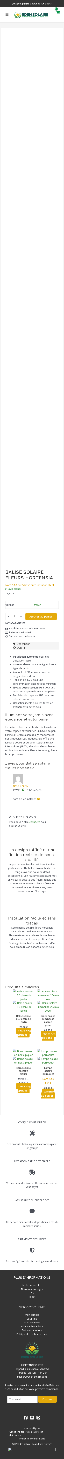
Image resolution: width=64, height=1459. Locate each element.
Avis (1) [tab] (21, 647)
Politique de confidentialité (32, 1438)
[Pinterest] (38, 1417)
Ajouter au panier (41, 616)
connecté (34, 822)
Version (9, 605)
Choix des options (24, 1032)
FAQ (32, 1292)
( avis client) (13, 588)
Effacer (36, 605)
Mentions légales (32, 1428)
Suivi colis (32, 1318)
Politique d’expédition (32, 1326)
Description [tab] (23, 643)
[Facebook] (26, 1417)
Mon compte (32, 1314)
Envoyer (47, 1399)
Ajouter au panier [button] (47, 1093)
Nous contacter (32, 1322)
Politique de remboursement (32, 1334)
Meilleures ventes (32, 1285)
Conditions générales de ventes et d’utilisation (26, 1433)
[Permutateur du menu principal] (7, 15)
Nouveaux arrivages (32, 1289)
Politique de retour (32, 1330)
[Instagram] (32, 1417)
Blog (32, 1296)
